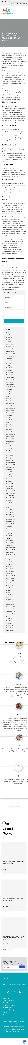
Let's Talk (14, 321)
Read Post (6, 869)
